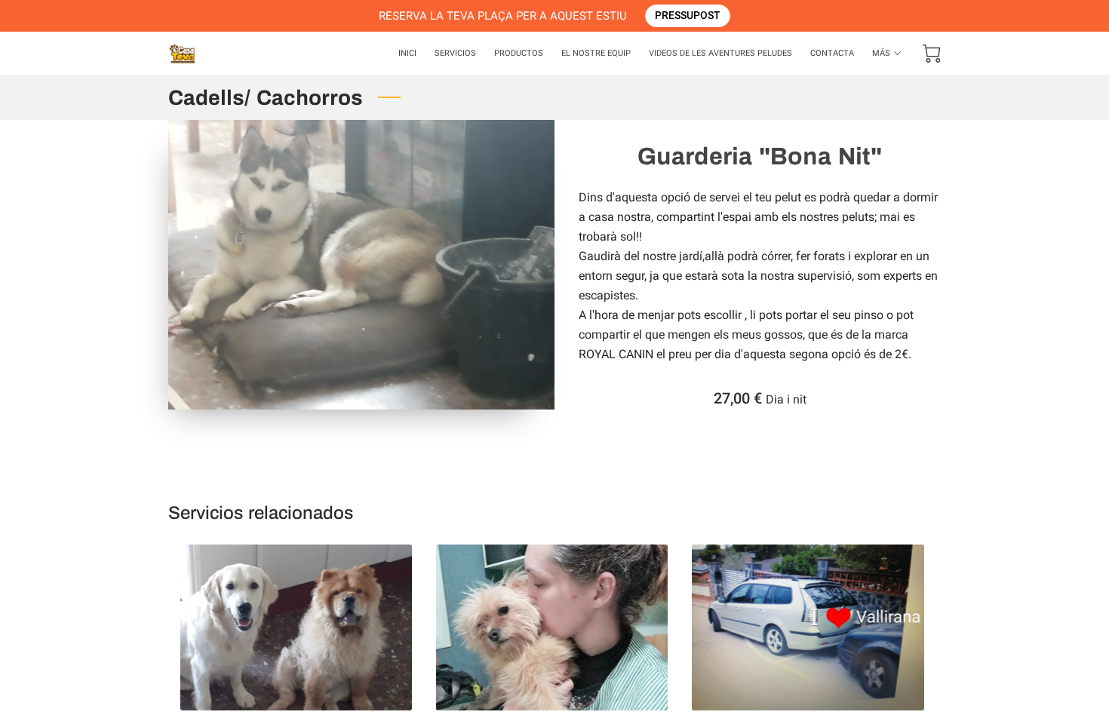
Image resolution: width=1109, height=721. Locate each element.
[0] (932, 53)
